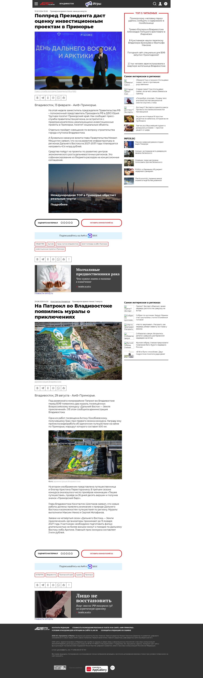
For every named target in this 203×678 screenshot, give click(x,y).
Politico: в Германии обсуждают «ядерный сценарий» (148, 170)
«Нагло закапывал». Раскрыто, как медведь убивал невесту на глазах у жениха (151, 326)
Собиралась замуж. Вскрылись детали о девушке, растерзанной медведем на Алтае (150, 336)
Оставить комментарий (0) (101, 223)
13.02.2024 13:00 (41, 11)
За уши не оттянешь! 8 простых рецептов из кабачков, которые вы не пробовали (152, 118)
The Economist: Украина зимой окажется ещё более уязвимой (148, 179)
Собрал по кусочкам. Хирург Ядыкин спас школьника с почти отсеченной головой (152, 317)
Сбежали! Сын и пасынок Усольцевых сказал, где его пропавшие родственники (152, 82)
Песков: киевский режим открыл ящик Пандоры (149, 143)
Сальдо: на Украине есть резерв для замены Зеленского (150, 152)
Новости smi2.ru (44, 293)
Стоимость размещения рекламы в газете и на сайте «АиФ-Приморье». (103, 628)
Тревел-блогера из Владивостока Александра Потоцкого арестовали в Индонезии (146, 31)
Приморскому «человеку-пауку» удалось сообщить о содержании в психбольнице (146, 20)
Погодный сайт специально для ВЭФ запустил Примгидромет (146, 54)
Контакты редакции (60, 628)
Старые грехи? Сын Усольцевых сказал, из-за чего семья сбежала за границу (151, 91)
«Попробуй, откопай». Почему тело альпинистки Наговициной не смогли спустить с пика (151, 100)
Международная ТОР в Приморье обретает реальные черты (83, 196)
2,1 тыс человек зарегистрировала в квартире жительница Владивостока (146, 65)
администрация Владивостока (48, 382)
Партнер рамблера (75, 667)
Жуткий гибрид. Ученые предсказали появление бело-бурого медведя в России (152, 345)
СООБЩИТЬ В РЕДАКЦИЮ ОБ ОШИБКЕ (116, 630)
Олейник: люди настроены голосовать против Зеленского (148, 161)
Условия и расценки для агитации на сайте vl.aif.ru (75, 630)
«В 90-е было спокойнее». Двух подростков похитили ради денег (150, 353)
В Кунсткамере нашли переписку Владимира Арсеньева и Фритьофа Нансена (146, 42)
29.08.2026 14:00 (41, 301)
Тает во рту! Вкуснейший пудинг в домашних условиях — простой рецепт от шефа (150, 128)
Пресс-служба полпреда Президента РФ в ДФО (55, 91)
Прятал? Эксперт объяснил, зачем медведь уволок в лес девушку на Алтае (150, 308)
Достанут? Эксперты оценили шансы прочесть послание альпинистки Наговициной (152, 109)
